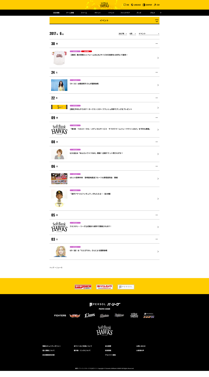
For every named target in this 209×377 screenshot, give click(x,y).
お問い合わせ (141, 346)
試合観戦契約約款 (48, 355)
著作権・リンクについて (82, 350)
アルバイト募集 (110, 355)
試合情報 (56, 13)
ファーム (84, 13)
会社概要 (108, 346)
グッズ (139, 13)
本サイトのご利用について (83, 346)
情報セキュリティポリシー (51, 346)
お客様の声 (140, 350)
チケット (98, 13)
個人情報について (48, 350)
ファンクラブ (125, 13)
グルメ (152, 13)
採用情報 (108, 350)
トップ (52, 267)
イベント (111, 13)
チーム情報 (70, 13)
